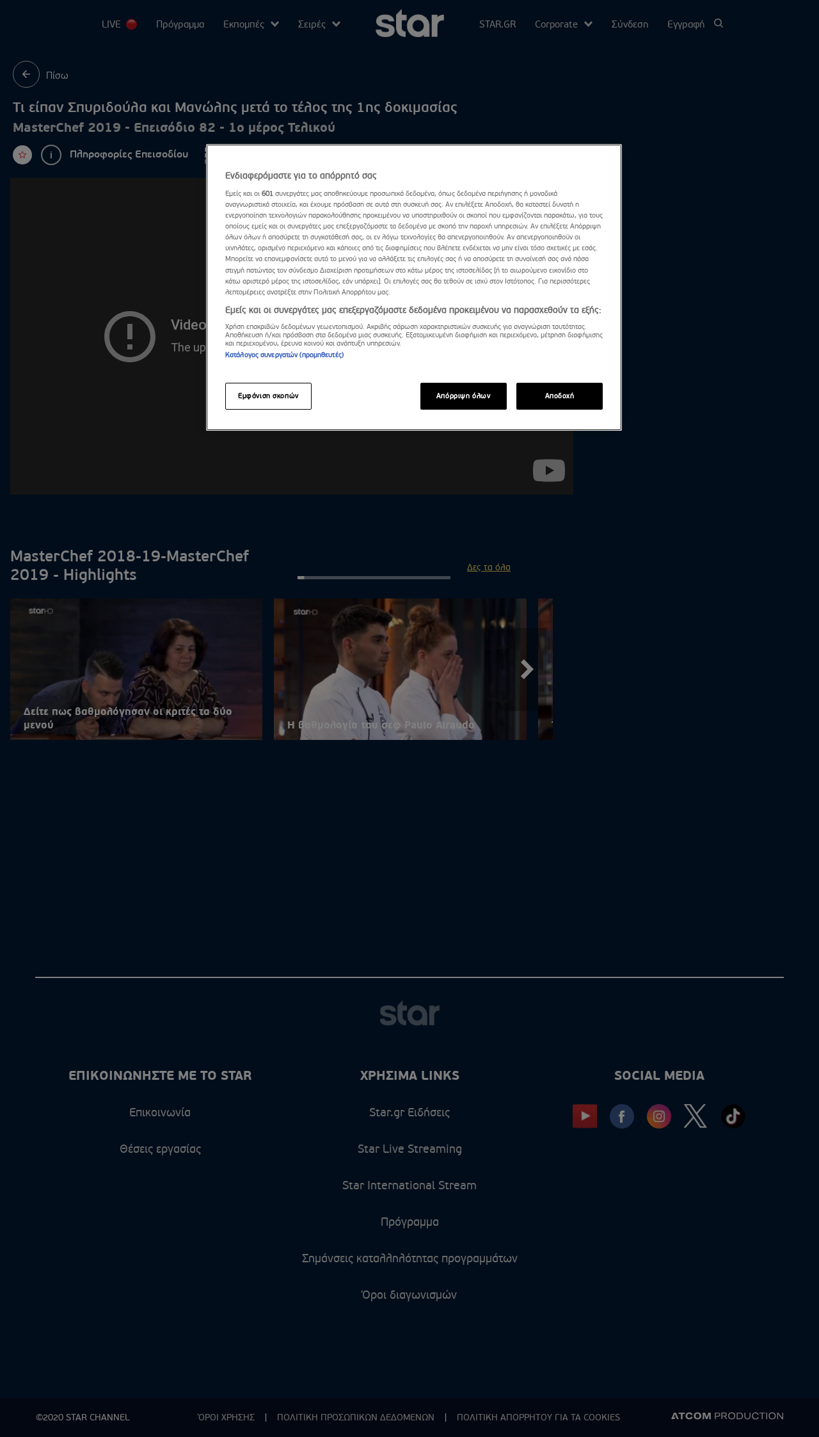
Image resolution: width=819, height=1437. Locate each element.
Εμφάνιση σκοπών (268, 396)
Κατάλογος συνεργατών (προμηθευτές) (284, 355)
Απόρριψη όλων (463, 396)
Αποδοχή (560, 396)
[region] (414, 287)
